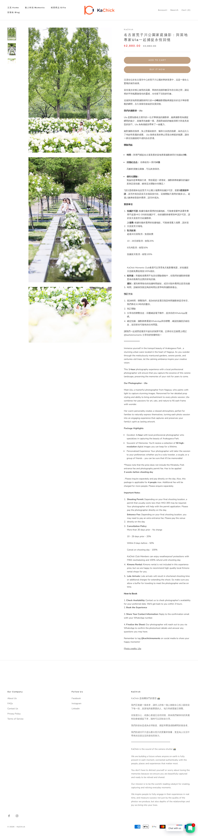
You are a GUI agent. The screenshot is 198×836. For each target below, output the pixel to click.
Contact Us (12, 708)
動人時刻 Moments (35, 8)
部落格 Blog (13, 12)
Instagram (76, 703)
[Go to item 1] (11, 34)
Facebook (76, 698)
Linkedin (76, 708)
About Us (12, 698)
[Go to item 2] (11, 49)
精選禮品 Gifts (58, 8)
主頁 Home (13, 8)
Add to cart (157, 60)
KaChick (128, 29)
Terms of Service (15, 718)
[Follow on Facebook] (9, 815)
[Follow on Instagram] (17, 815)
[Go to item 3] (11, 61)
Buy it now (157, 69)
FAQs (10, 703)
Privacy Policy (14, 713)
